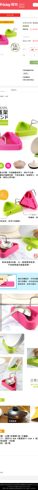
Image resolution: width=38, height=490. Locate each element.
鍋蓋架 (26, 73)
